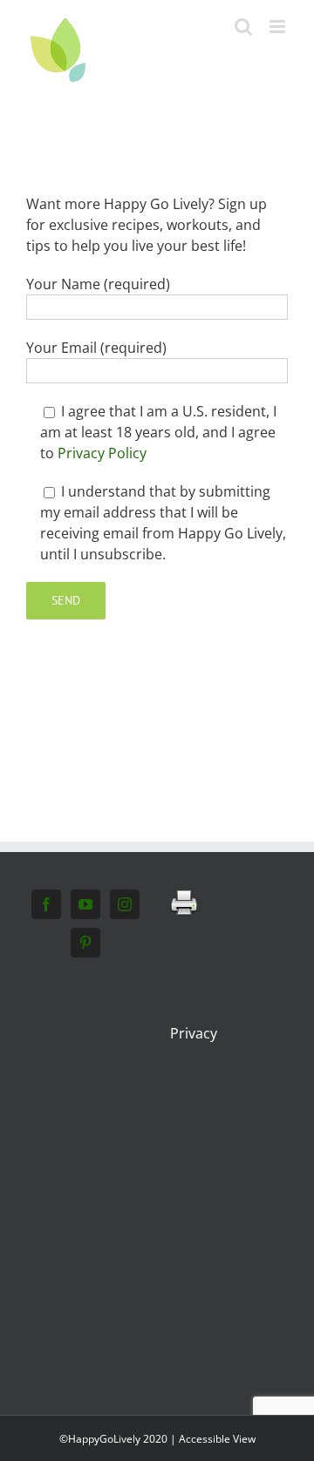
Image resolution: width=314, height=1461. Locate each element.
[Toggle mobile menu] (279, 26)
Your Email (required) (96, 347)
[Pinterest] (85, 942)
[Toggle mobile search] (243, 26)
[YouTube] (85, 904)
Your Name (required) (98, 284)
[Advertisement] (157, 1179)
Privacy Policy (102, 453)
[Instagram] (125, 904)
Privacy (193, 1033)
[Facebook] (46, 904)
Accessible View (217, 1438)
